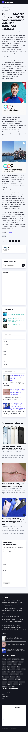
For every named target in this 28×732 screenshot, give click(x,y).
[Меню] (18, 2)
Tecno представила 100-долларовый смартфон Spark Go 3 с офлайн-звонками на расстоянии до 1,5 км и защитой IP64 (14, 521)
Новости (4, 236)
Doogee (3, 661)
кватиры (15, 681)
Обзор (17, 676)
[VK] (10, 241)
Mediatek (13, 666)
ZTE (4, 361)
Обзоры (5, 341)
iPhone (14, 664)
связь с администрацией (19, 629)
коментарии (22, 681)
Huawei (5, 358)
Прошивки (11, 679)
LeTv (8, 666)
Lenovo (5, 364)
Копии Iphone (6, 348)
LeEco (19, 664)
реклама (15, 684)
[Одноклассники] (16, 241)
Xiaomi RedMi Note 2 (14, 674)
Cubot (22, 659)
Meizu (4, 354)
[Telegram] (13, 241)
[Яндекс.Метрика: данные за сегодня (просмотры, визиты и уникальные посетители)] (6, 720)
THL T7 (18, 669)
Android (4, 659)
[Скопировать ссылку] (19, 241)
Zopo (21, 674)
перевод (4, 684)
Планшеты (5, 344)
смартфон (4, 686)
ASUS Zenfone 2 (15, 659)
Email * (4, 570)
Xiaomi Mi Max (5, 674)
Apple (9, 659)
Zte (3, 676)
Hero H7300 (4, 694)
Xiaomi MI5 (19, 671)
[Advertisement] (14, 289)
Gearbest (21, 661)
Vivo (8, 671)
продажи (10, 684)
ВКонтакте (18, 722)
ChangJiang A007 (6, 692)
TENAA (13, 669)
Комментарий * (7, 551)
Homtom (4, 664)
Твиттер (6, 722)
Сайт (4, 577)
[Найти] (23, 265)
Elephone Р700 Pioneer (12, 661)
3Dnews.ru (11, 232)
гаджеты (10, 681)
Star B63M (4, 701)
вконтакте (4, 681)
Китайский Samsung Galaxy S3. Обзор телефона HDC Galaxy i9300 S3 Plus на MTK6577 (16, 320)
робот (20, 684)
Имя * (4, 564)
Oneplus (4, 669)
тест (9, 686)
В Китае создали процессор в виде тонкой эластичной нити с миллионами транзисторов (13, 485)
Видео (7, 676)
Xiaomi (5, 351)
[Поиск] (25, 2)
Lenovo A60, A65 (6, 696)
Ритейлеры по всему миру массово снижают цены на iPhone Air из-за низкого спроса (13, 448)
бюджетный (17, 679)
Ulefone (23, 669)
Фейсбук (11, 722)
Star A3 (3, 698)
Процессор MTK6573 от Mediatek (15, 324)
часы (13, 686)
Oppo (9, 669)
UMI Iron (4, 671)
